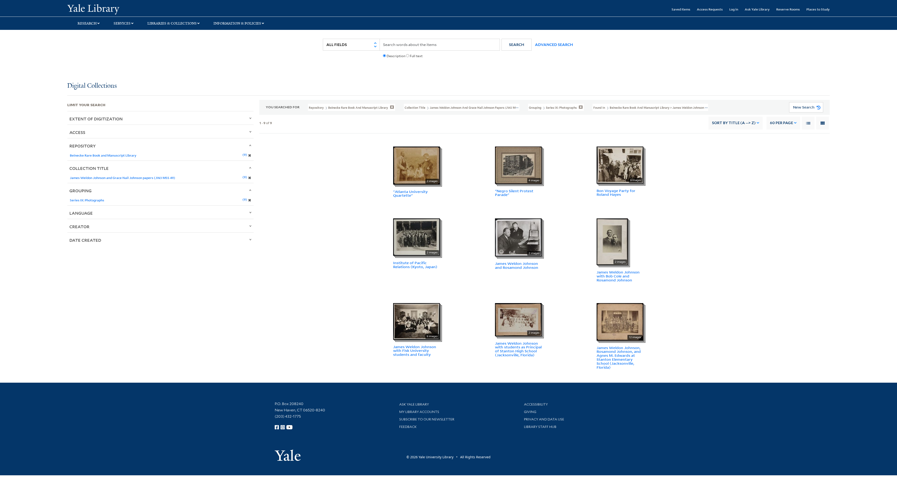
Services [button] (122, 23)
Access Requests (710, 9)
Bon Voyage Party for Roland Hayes (616, 192)
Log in (733, 9)
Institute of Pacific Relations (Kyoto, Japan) (415, 264)
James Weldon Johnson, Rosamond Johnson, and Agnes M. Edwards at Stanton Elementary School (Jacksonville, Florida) (619, 357)
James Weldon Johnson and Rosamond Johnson (516, 265)
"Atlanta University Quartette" (410, 193)
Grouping (80, 190)
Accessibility (536, 404)
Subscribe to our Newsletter (426, 419)
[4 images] (518, 164)
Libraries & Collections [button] (172, 23)
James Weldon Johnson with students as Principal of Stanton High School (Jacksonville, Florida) (518, 349)
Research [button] (87, 23)
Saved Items (681, 9)
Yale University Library (124, 9)
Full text (416, 56)
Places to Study (818, 9)
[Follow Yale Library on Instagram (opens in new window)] (283, 427)
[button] (517, 45)
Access (77, 132)
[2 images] (416, 165)
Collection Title (89, 168)
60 (781, 123)
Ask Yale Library (757, 9)
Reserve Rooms (788, 9)
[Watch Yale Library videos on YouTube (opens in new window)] (289, 427)
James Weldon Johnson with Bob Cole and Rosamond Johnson (618, 276)
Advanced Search (554, 44)
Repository (82, 146)
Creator (79, 226)
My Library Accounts (419, 412)
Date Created (85, 240)
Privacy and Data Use (544, 419)
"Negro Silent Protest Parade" (514, 193)
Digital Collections (92, 86)
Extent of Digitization (96, 119)
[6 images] (620, 164)
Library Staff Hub (540, 427)
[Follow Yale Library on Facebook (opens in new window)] (277, 427)
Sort (734, 123)
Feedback (408, 427)
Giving (530, 412)
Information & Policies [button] (237, 23)
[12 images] (620, 321)
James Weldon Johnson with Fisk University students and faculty (414, 350)
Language (81, 213)
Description (396, 56)
